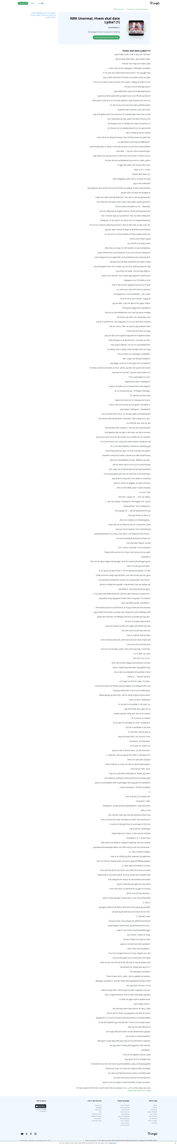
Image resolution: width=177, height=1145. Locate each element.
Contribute (153, 1110)
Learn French (125, 1110)
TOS (49, 1140)
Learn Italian (125, 1114)
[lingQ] (154, 3)
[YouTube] (22, 1134)
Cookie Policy (24, 1140)
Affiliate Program (96, 1116)
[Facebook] (31, 1134)
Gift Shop (154, 1123)
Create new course (41, 1140)
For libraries (153, 1118)
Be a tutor (99, 1110)
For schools (153, 1114)
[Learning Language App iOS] (40, 1106)
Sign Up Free (23, 3)
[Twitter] (26, 1134)
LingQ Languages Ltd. (92, 1140)
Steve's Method (152, 1112)
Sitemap (31, 1140)
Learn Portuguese (123, 1116)
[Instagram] (35, 1134)
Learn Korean (125, 1123)
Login (32, 3)
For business (153, 1116)
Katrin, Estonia (152, 1121)
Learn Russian (125, 1125)
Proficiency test (97, 1114)
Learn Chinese (124, 1121)
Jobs (100, 1112)
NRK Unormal (118, 9)
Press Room (98, 1118)
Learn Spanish (124, 1107)
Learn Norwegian (142, 9)
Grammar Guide (97, 1121)
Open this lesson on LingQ (139, 1090)
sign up (126, 1088)
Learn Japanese (124, 1118)
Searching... (130, 9)
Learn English (125, 1105)
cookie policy (113, 1143)
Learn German (124, 1112)
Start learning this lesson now (106, 37)
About (155, 1105)
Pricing (155, 1107)
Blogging (99, 1107)
